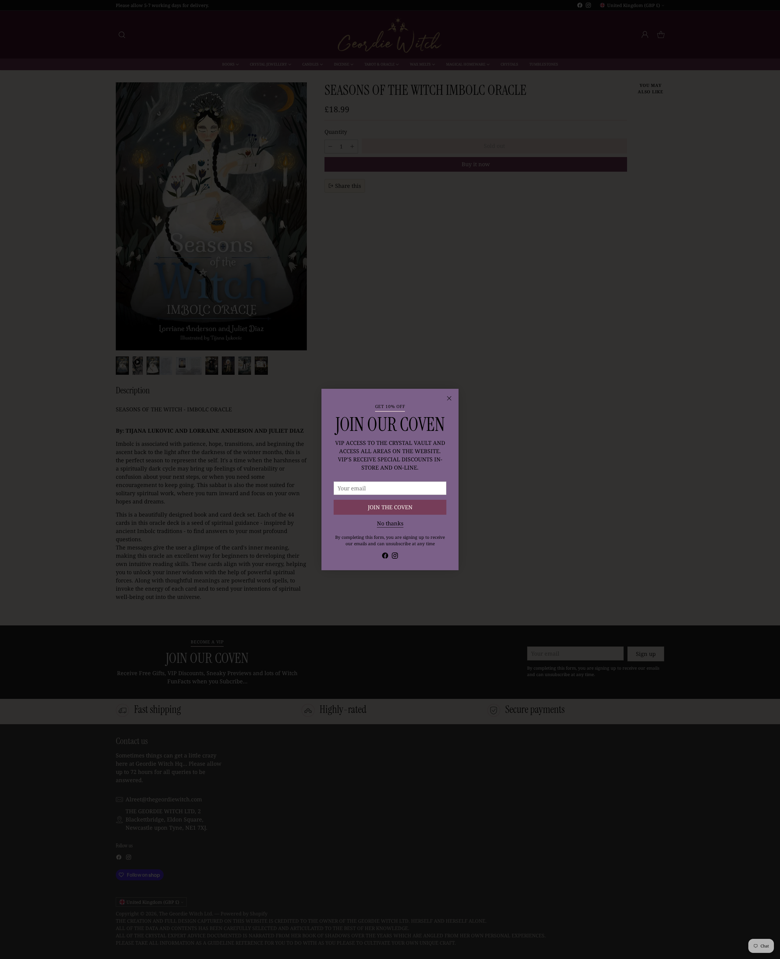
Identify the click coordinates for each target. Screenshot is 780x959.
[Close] (449, 398)
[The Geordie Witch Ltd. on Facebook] (385, 556)
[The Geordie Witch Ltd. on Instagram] (395, 556)
